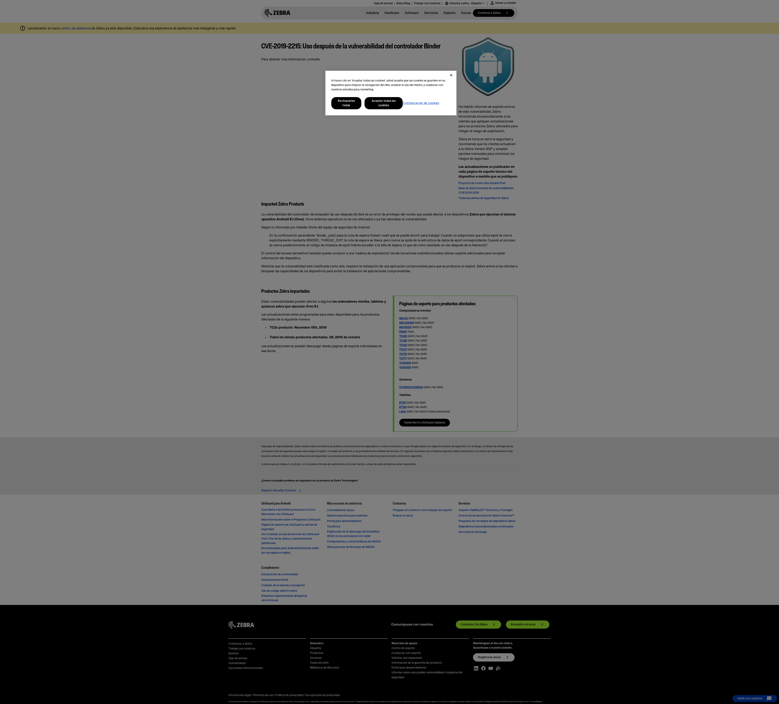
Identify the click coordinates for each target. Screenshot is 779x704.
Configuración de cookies (421, 103)
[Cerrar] (451, 75)
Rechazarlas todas (346, 103)
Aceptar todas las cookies (384, 103)
